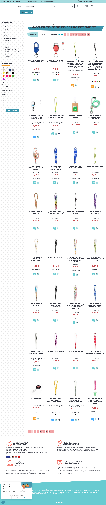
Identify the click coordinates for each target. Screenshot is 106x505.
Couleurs (5, 67)
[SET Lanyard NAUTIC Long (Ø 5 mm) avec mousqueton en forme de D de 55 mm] (75, 54)
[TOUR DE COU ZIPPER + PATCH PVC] (75, 200)
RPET (4, 88)
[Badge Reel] (36, 389)
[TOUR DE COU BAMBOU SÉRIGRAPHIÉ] (36, 246)
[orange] (3, 76)
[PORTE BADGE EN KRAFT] (75, 106)
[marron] (6, 73)
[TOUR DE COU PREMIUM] (95, 200)
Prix (3, 82)
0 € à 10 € (5, 84)
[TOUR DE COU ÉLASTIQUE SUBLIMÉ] (56, 200)
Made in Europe (7, 103)
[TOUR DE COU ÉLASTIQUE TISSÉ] (75, 154)
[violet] (3, 79)
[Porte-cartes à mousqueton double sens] (36, 106)
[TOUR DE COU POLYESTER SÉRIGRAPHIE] (56, 293)
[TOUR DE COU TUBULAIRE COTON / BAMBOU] (36, 154)
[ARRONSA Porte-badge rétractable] (56, 54)
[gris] (12, 69)
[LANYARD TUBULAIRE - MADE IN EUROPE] (56, 106)
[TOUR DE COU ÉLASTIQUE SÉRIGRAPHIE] (56, 154)
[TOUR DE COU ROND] (95, 154)
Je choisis (16, 497)
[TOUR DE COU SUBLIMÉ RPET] (36, 293)
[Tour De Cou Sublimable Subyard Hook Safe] (56, 389)
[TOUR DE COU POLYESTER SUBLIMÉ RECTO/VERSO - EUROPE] (75, 293)
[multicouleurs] (9, 73)
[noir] (12, 73)
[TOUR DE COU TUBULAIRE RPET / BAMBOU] (95, 106)
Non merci (6, 497)
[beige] (3, 69)
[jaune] (3, 73)
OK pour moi (27, 497)
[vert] (12, 76)
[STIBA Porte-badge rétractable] (36, 54)
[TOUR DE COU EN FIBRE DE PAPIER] (36, 341)
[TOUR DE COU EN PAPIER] (36, 200)
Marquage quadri (7, 90)
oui (4, 92)
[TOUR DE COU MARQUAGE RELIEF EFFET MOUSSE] (95, 293)
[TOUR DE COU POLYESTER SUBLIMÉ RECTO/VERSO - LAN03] (75, 246)
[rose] (6, 76)
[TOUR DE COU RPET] (56, 246)
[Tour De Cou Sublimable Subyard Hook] (75, 389)
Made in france (6, 98)
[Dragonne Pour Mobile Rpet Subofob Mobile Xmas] (95, 389)
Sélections (5, 86)
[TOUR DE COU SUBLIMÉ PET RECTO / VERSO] (95, 246)
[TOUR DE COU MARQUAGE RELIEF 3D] (95, 341)
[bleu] (9, 69)
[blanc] (6, 69)
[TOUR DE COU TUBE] (75, 341)
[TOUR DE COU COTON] (56, 341)
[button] (3, 502)
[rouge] (9, 76)
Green (4, 94)
